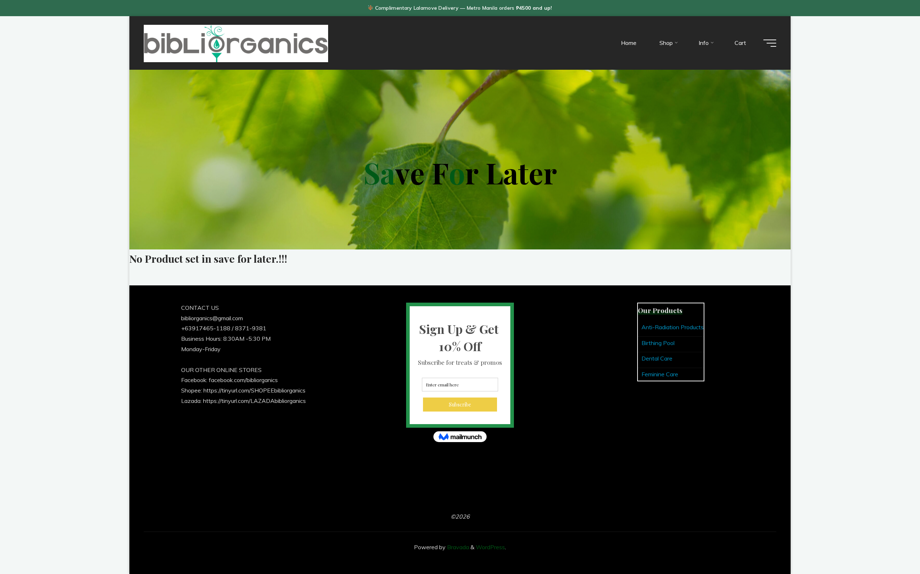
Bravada (457, 547)
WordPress (490, 547)
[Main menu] (769, 43)
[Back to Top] (892, 546)
